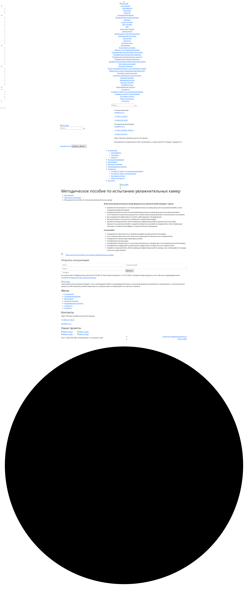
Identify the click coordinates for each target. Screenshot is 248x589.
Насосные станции (127, 29)
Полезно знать (127, 43)
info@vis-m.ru (119, 113)
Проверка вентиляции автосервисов (127, 55)
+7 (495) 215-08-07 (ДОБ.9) (123, 130)
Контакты (125, 101)
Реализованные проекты (125, 87)
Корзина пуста (65, 146)
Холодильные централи (127, 36)
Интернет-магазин (125, 66)
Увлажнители (127, 31)
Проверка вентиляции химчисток (127, 59)
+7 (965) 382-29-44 (120, 120)
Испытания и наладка (127, 48)
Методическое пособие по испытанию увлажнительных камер (90, 255)
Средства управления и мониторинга (127, 76)
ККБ (127, 27)
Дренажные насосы (127, 80)
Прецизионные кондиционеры (127, 18)
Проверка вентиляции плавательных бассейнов (127, 62)
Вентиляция (125, 45)
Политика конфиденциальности (174, 337)
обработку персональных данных (83, 278)
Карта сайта (182, 339)
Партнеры (127, 11)
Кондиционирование (126, 15)
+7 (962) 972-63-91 (120, 134)
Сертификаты (127, 8)
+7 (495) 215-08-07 (120, 116)
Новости (127, 13)
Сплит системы (127, 22)
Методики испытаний (127, 64)
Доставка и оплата (127, 96)
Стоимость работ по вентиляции (127, 94)
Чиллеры (127, 20)
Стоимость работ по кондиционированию (127, 92)
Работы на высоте (127, 99)
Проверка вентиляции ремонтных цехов (127, 52)
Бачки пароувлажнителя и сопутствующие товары (127, 69)
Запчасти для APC (127, 82)
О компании (125, 6)
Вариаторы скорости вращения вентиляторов (127, 71)
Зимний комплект (127, 78)
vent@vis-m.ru (119, 126)
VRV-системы (127, 24)
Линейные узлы (127, 85)
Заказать (129, 271)
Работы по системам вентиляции (127, 50)
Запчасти (127, 41)
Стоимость (125, 89)
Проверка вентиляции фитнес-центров (127, 57)
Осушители (127, 38)
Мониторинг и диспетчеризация (127, 34)
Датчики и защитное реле (127, 73)
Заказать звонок (78, 146)
